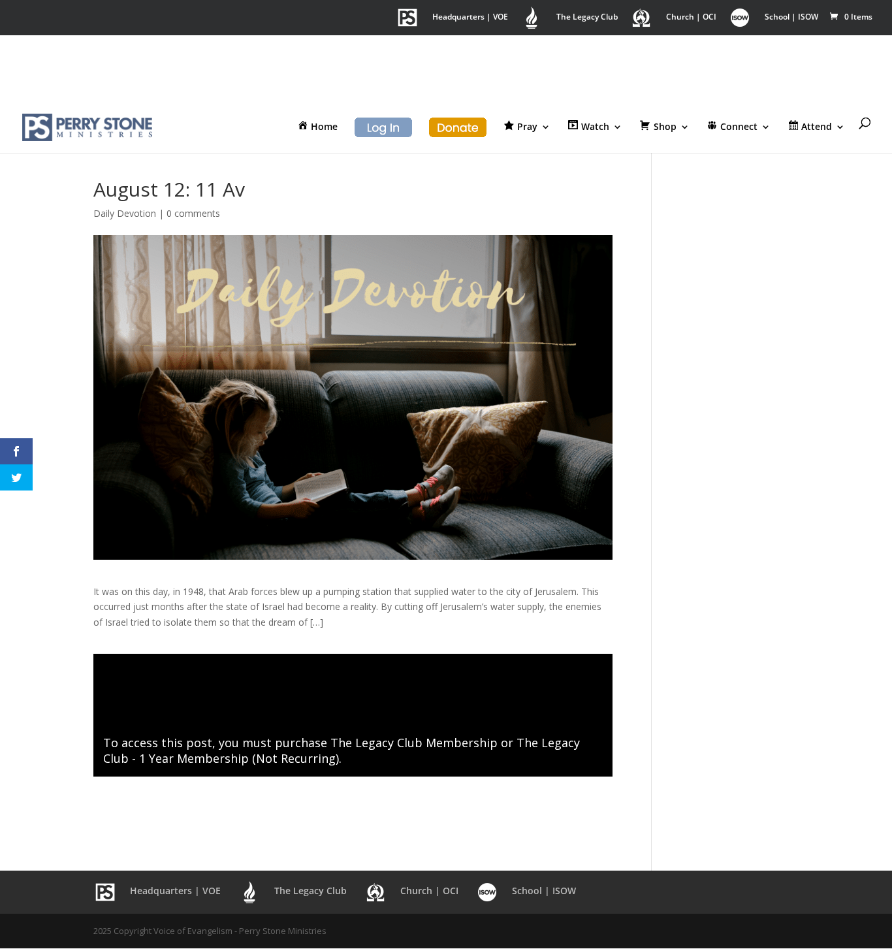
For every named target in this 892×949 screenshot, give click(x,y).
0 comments (193, 213)
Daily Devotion (124, 213)
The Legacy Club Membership (414, 742)
